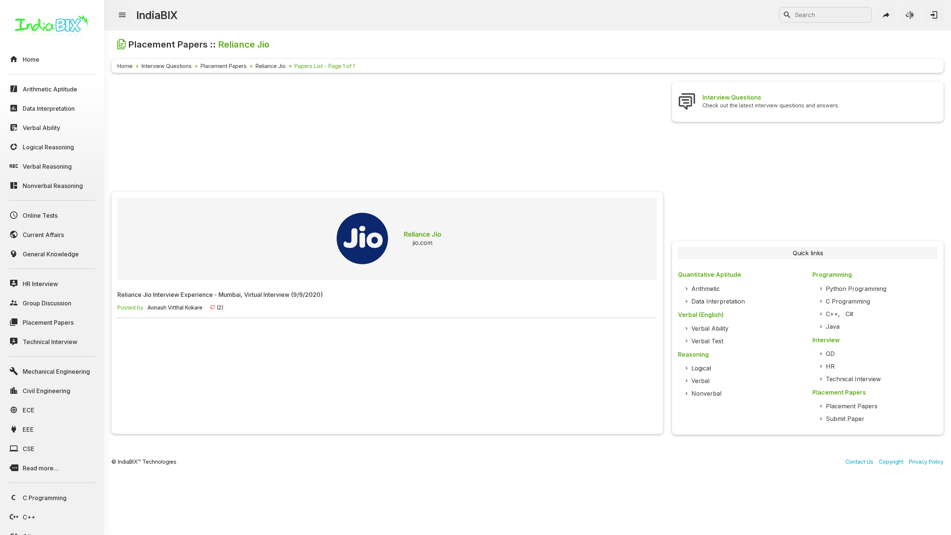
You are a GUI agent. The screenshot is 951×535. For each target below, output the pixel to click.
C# (849, 314)
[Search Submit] (787, 15)
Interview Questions (167, 66)
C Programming (848, 301)
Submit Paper (845, 418)
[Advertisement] (334, 134)
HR (830, 366)
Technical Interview (853, 379)
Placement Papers (224, 66)
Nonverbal (706, 393)
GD (830, 353)
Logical (701, 368)
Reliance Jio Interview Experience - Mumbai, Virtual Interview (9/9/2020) (220, 295)
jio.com (422, 242)
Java (833, 326)
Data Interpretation (718, 301)
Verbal (700, 381)
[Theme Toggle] (910, 15)
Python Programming (856, 288)
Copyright (891, 461)
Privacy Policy (926, 461)
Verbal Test (707, 341)
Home (125, 66)
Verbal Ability (709, 328)
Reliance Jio (271, 66)
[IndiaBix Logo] (52, 29)
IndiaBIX (157, 15)
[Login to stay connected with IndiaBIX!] (934, 15)
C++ (832, 314)
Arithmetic (705, 288)
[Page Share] (886, 15)
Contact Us (859, 461)
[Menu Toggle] (122, 15)
